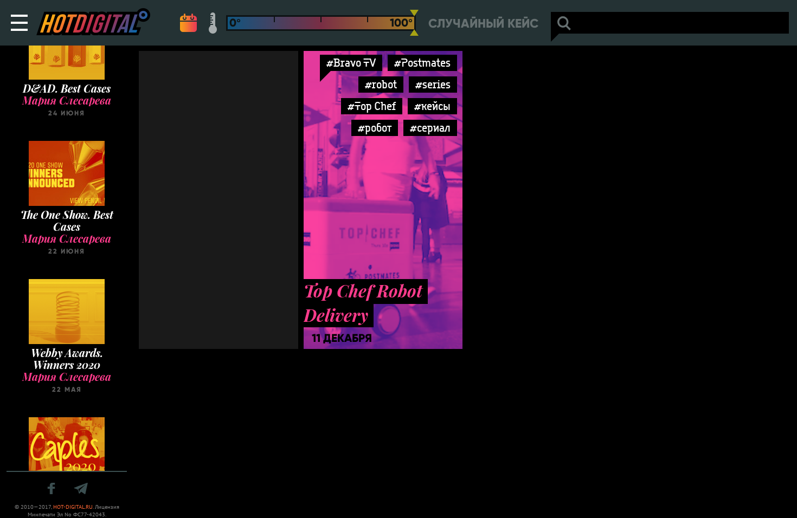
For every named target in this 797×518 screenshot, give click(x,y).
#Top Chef (372, 106)
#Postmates (422, 62)
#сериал (430, 127)
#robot (381, 84)
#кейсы (432, 106)
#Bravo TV (351, 62)
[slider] (414, 23)
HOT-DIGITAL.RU (73, 506)
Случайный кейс (483, 23)
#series (433, 84)
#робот (374, 127)
